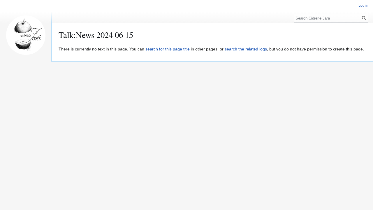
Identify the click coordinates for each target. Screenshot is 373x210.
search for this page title (167, 49)
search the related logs (246, 49)
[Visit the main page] (25, 35)
